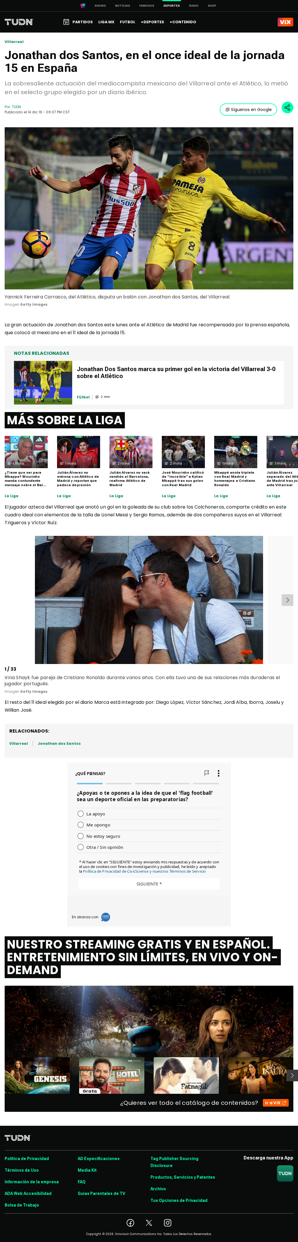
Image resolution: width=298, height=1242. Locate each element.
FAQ (82, 1182)
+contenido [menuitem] (183, 21)
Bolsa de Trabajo (22, 1205)
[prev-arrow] (6, 600)
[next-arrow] (287, 600)
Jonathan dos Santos (59, 743)
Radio (193, 5)
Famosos (146, 5)
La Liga (11, 496)
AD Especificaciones (99, 1158)
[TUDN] (19, 22)
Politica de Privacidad (27, 1158)
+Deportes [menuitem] (152, 21)
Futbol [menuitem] (127, 21)
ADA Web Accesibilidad (28, 1193)
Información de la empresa (32, 1182)
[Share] (287, 107)
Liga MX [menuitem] (106, 21)
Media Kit (87, 1170)
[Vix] (285, 22)
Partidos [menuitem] (82, 21)
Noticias (122, 5)
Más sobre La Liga (65, 420)
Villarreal (14, 42)
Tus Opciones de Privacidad (178, 1200)
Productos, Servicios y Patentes (182, 1177)
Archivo (158, 1188)
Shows (100, 5)
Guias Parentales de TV (101, 1193)
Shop (212, 5)
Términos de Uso (22, 1170)
